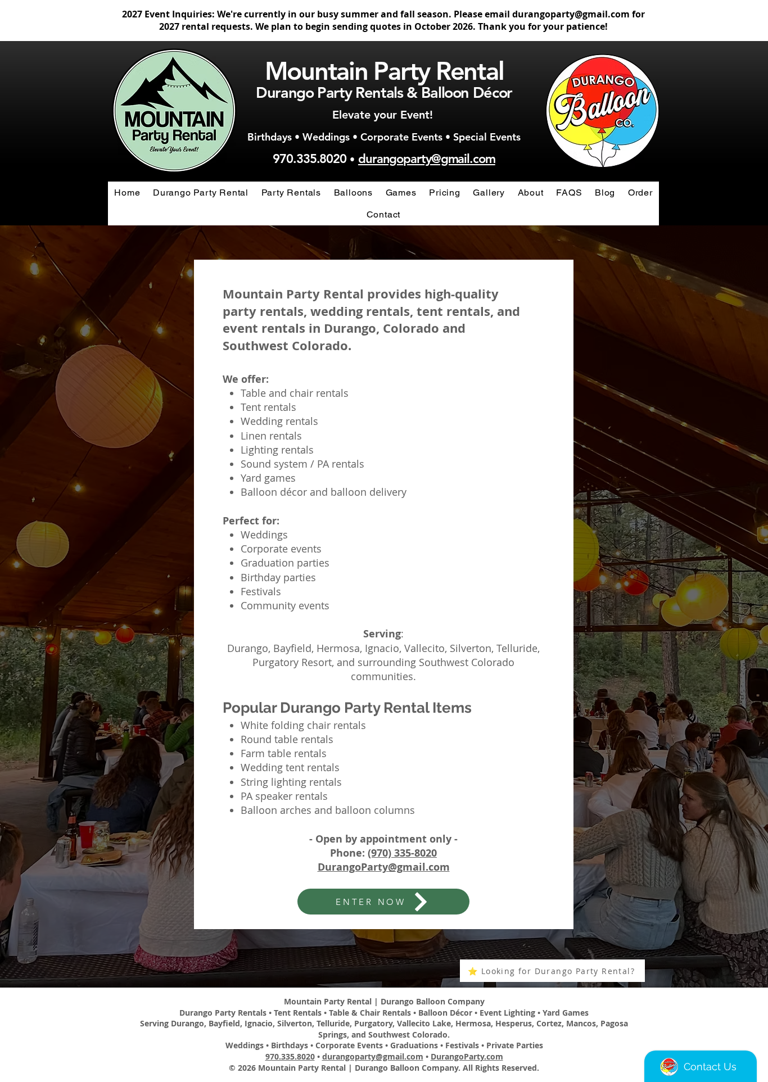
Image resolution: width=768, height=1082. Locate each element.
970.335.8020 (309, 158)
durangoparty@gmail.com (571, 14)
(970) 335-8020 (402, 853)
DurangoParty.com (467, 1056)
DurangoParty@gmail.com (384, 867)
